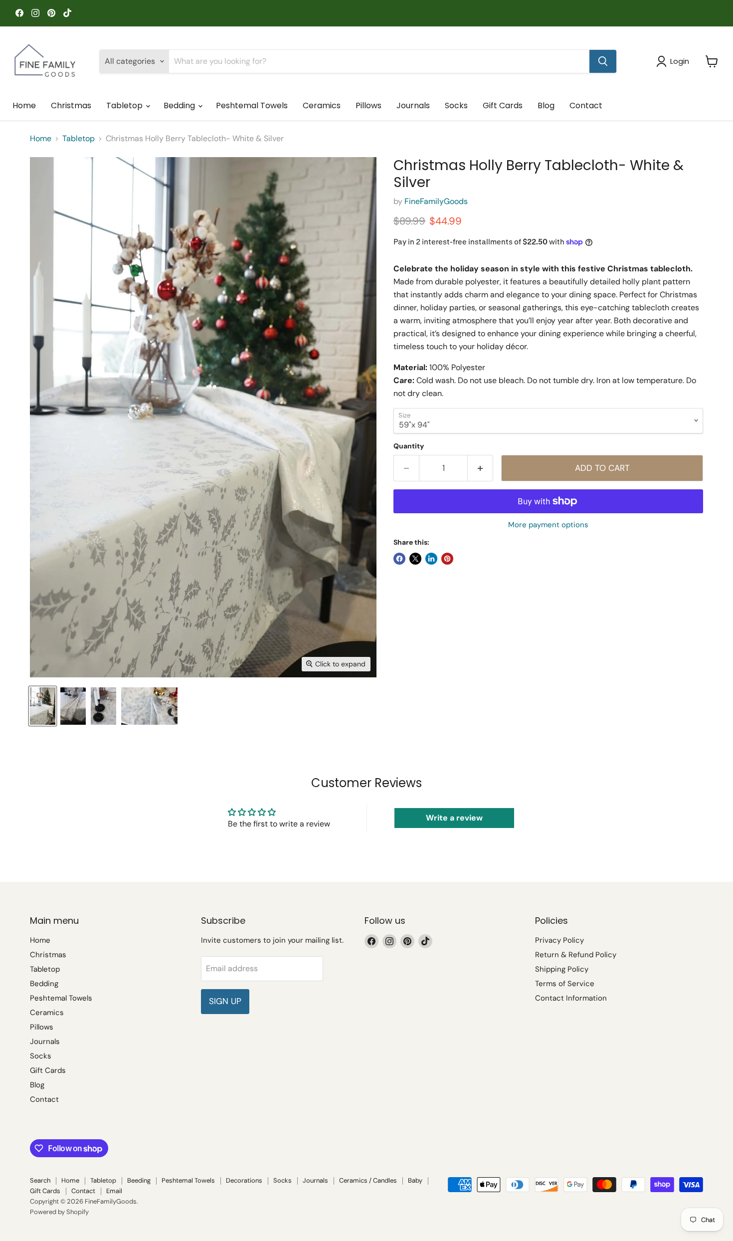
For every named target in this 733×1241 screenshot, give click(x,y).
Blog (546, 105)
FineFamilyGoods (436, 201)
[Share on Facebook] (399, 559)
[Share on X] (415, 559)
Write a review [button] (454, 818)
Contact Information (571, 998)
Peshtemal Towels (252, 105)
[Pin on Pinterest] (447, 559)
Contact (585, 105)
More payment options (548, 525)
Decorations (244, 1180)
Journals (413, 105)
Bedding (180, 105)
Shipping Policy (561, 969)
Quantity (408, 446)
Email (114, 1191)
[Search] (602, 61)
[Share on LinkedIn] (431, 559)
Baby (415, 1180)
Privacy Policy (559, 940)
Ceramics (322, 105)
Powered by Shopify (59, 1212)
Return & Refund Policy (575, 955)
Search (40, 1180)
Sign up (225, 1001)
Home (24, 105)
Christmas (71, 105)
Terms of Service (564, 984)
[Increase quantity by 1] (480, 468)
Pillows (368, 105)
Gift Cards (503, 105)
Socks (456, 105)
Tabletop (125, 105)
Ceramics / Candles (368, 1180)
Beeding (139, 1180)
